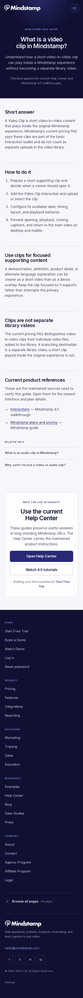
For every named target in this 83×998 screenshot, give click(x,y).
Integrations (14, 707)
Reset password (17, 667)
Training (11, 747)
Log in (9, 658)
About (9, 844)
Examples (12, 787)
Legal (9, 880)
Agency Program (18, 862)
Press (9, 822)
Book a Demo (15, 640)
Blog (8, 804)
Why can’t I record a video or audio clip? (35, 465)
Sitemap (10, 982)
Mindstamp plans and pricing (33, 423)
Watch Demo (15, 649)
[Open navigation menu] (74, 8)
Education (12, 764)
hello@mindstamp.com (22, 948)
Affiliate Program (18, 871)
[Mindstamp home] (22, 8)
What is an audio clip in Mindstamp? (32, 453)
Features (11, 698)
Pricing (10, 689)
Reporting (12, 715)
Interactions (20, 409)
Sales (9, 755)
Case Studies (14, 813)
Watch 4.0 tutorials (41, 570)
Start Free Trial (16, 631)
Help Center (14, 796)
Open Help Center (41, 556)
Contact (11, 853)
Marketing (12, 738)
